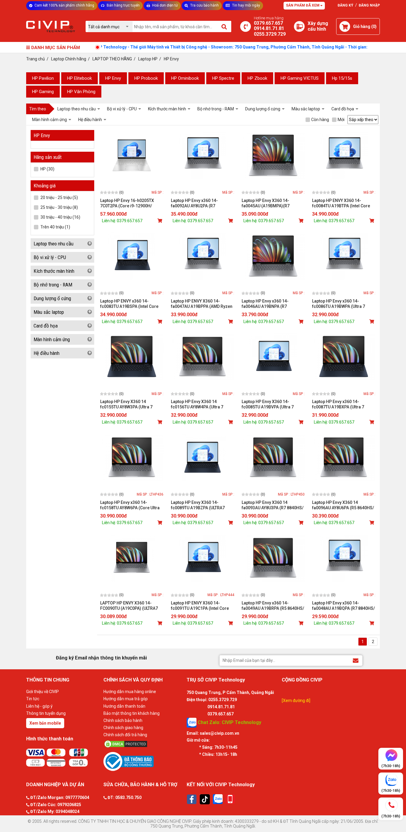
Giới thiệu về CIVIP (42, 691)
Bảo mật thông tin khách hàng (131, 713)
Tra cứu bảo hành (204, 5)
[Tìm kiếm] (224, 26)
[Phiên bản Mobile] (230, 799)
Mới (341, 119)
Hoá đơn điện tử (164, 5)
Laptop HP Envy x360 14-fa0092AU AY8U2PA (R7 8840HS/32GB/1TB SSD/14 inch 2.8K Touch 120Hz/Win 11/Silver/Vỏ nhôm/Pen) (201, 203)
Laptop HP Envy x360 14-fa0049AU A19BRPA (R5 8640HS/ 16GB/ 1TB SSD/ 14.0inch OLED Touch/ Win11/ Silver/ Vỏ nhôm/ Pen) (273, 606)
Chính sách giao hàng (123, 727)
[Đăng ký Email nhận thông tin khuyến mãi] (355, 660)
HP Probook (146, 78)
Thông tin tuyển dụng (46, 713)
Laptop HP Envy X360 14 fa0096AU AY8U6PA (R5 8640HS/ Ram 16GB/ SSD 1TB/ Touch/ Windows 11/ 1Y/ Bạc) (343, 505)
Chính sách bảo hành (122, 720)
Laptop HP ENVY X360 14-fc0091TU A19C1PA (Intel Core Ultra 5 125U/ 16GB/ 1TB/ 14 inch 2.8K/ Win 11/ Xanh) (202, 606)
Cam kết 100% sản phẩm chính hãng (64, 5)
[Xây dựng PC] (299, 26)
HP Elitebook (79, 78)
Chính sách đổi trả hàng (125, 734)
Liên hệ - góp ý (39, 706)
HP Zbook (257, 78)
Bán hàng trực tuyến (123, 5)
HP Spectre (223, 78)
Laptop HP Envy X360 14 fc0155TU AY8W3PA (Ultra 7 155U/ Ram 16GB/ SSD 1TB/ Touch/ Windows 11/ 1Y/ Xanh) (129, 404)
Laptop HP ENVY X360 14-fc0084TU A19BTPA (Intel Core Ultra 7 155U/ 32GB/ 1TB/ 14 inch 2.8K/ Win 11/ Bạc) (343, 203)
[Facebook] (192, 799)
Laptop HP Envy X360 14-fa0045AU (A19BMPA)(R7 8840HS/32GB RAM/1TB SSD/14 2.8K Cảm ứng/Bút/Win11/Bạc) (272, 203)
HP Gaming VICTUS (300, 78)
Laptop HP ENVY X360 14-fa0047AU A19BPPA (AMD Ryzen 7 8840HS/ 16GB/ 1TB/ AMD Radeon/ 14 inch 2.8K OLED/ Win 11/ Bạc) (201, 304)
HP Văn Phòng (81, 91)
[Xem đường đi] (296, 700)
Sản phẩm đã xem (303, 5)
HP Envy (113, 78)
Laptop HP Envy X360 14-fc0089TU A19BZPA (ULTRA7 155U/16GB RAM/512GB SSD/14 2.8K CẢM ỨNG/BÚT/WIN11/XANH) (201, 505)
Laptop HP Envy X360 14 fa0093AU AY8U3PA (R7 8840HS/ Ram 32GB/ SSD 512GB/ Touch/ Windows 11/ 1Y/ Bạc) (272, 505)
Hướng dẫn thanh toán (124, 706)
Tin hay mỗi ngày (245, 5)
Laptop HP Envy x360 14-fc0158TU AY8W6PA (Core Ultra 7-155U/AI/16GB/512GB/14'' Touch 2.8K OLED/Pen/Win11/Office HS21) (130, 505)
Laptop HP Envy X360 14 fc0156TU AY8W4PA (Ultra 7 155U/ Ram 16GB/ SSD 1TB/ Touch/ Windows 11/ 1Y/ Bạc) (199, 404)
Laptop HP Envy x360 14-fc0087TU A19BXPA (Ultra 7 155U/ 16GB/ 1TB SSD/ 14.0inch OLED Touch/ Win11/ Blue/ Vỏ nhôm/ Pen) (342, 404)
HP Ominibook (185, 78)
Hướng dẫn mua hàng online (129, 691)
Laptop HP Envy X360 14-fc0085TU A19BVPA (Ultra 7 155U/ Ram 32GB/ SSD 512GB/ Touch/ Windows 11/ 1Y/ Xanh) (271, 404)
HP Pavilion (43, 78)
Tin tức (32, 698)
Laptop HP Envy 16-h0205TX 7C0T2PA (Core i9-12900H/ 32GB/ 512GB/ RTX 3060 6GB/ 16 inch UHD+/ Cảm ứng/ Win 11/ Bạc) (131, 203)
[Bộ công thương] (143, 761)
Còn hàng (320, 119)
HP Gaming (43, 91)
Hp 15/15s (342, 78)
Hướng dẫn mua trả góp (125, 698)
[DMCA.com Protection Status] (143, 743)
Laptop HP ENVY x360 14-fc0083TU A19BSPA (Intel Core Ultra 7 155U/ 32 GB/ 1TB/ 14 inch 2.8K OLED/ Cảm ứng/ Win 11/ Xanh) (131, 304)
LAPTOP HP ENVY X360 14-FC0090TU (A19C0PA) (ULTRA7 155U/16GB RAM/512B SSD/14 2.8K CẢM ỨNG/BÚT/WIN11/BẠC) (131, 606)
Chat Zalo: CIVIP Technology (228, 722)
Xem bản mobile (45, 723)
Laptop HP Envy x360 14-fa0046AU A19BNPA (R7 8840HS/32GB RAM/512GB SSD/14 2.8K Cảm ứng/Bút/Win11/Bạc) (267, 304)
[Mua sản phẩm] (160, 220)
